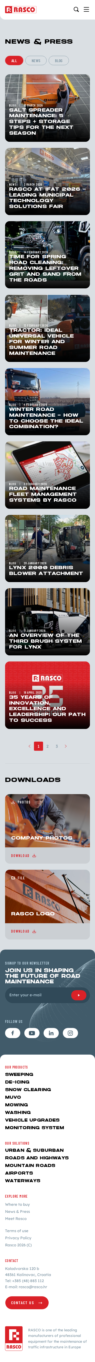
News (36, 60)
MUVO (13, 1097)
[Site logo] (20, 9)
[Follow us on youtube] (32, 1033)
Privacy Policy (18, 1237)
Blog (58, 60)
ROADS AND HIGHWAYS (37, 1158)
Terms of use (16, 1230)
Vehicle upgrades (32, 1120)
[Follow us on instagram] (70, 1033)
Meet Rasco (16, 1218)
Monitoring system (34, 1128)
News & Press (17, 1211)
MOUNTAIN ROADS (30, 1166)
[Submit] (78, 995)
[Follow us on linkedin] (51, 1033)
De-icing (17, 1082)
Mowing (16, 1105)
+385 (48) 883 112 (28, 1280)
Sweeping (19, 1075)
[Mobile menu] (86, 9)
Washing (18, 1113)
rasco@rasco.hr (33, 1286)
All (14, 60)
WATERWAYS (22, 1181)
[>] (65, 746)
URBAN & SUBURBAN (34, 1151)
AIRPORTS (19, 1173)
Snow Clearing (28, 1090)
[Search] (76, 9)
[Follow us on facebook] (12, 1033)
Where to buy (17, 1204)
